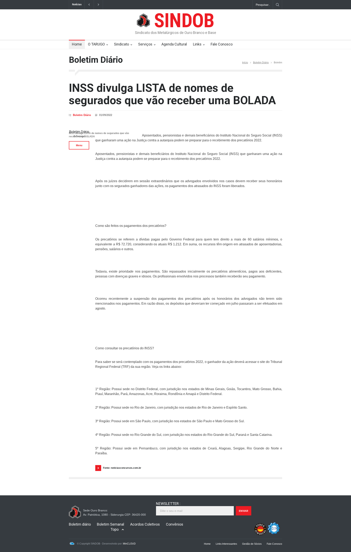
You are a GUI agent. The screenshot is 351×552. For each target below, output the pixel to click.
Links (197, 44)
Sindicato (121, 44)
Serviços (145, 44)
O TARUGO (96, 44)
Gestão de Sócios (252, 543)
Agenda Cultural (174, 44)
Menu (79, 145)
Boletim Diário (261, 62)
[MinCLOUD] (72, 544)
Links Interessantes (226, 543)
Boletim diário (80, 524)
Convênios (174, 524)
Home (77, 44)
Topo (114, 529)
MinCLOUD (129, 543)
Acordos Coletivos (145, 524)
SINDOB (184, 20)
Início (245, 62)
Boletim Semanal (110, 524)
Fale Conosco (222, 44)
